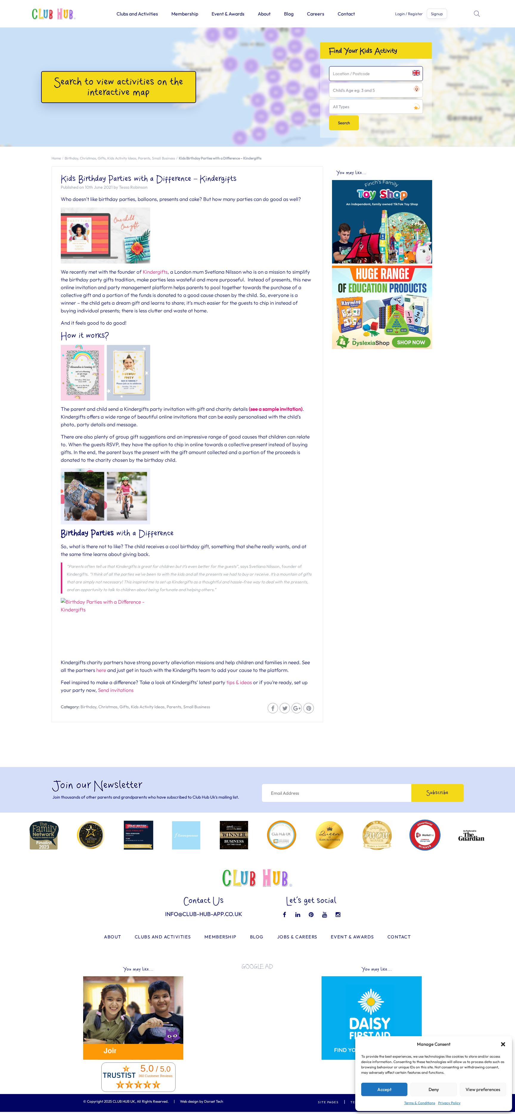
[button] (503, 1044)
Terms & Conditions (419, 1103)
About (264, 13)
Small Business (163, 158)
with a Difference (145, 533)
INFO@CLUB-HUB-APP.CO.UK (203, 914)
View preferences (483, 1089)
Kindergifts (155, 272)
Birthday (71, 158)
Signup (437, 13)
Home (56, 158)
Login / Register (409, 14)
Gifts (102, 158)
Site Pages (328, 1102)
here (101, 670)
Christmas (88, 158)
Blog (289, 13)
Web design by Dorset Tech (201, 1101)
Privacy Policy (449, 1103)
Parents (144, 158)
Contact (346, 13)
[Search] (477, 13)
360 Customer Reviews (156, 1076)
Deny (434, 1089)
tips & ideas (239, 682)
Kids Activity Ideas (121, 158)
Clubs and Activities (137, 13)
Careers (315, 13)
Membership (184, 13)
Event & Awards (228, 13)
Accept (384, 1089)
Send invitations (116, 690)
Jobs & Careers (297, 937)
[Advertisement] (397, 394)
